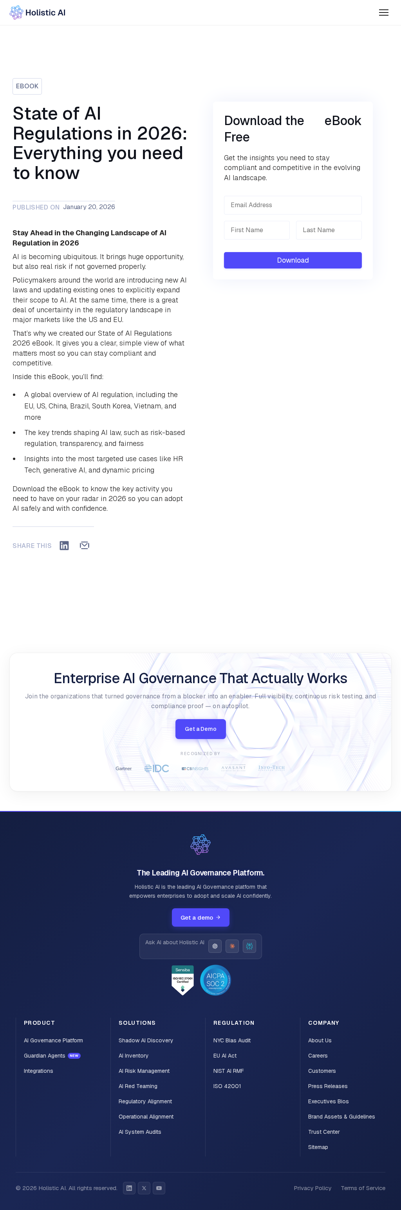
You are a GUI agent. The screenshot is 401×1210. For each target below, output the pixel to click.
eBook (27, 86)
